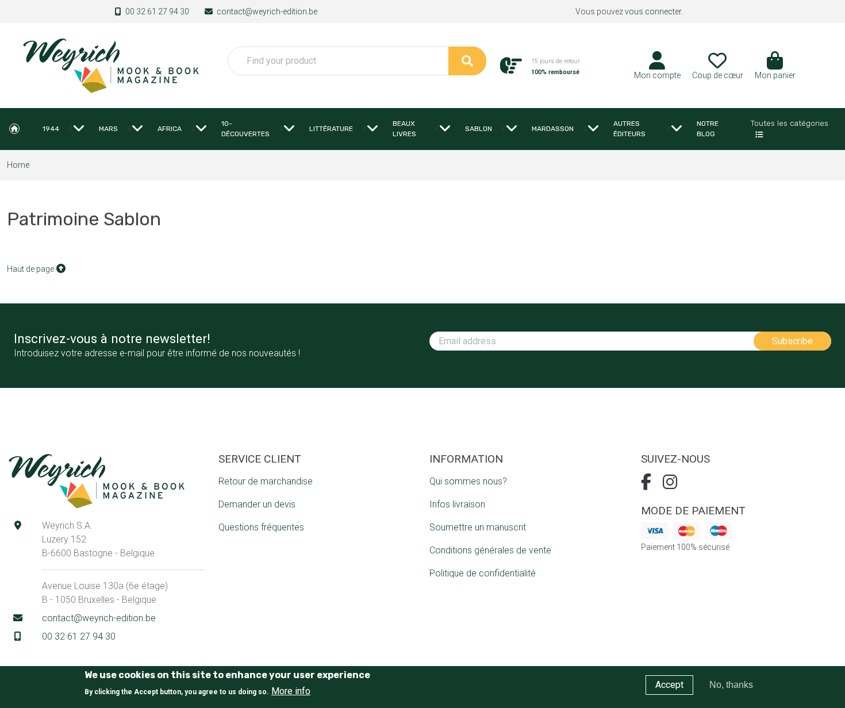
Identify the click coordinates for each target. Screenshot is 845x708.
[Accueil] (110, 64)
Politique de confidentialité (482, 573)
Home (14, 128)
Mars (108, 129)
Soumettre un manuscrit (477, 527)
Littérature (331, 129)
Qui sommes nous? (468, 481)
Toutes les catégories (789, 123)
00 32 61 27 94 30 (157, 11)
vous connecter (653, 11)
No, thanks (731, 685)
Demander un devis (256, 504)
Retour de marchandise (265, 481)
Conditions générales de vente (490, 550)
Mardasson (553, 129)
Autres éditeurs (629, 129)
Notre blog (708, 129)
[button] (775, 69)
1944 (51, 129)
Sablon (478, 129)
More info (290, 691)
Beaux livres (404, 129)
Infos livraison (457, 504)
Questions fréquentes (261, 527)
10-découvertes (245, 129)
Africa (170, 129)
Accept (669, 684)
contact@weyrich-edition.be (267, 11)
